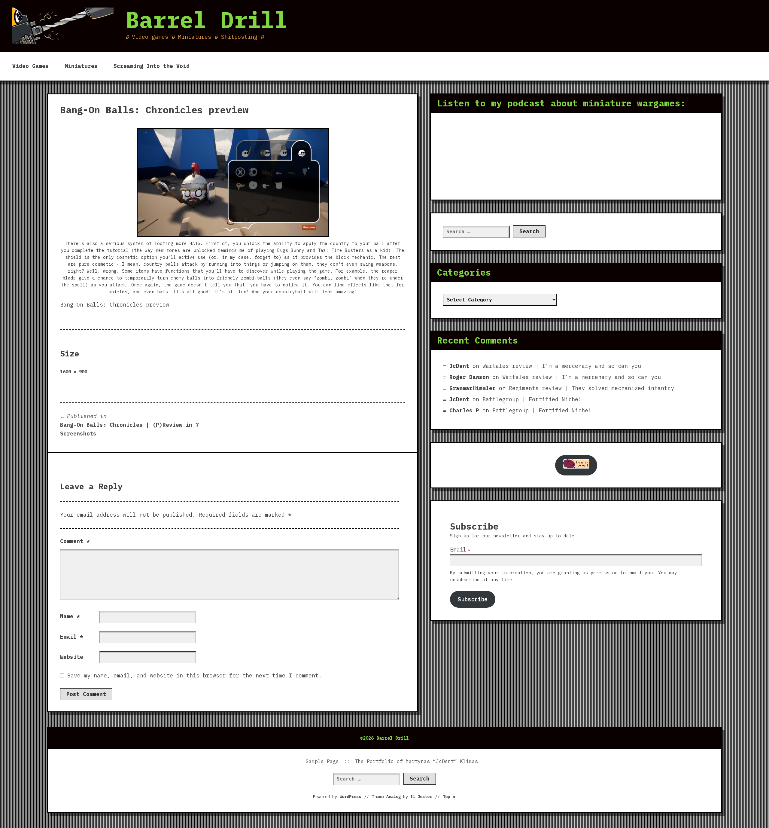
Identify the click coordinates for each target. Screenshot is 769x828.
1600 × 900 (73, 371)
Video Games (30, 66)
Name (70, 616)
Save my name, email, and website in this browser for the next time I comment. (194, 675)
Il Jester (421, 796)
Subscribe (473, 599)
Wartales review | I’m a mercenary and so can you (561, 365)
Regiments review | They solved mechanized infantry (591, 388)
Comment (75, 541)
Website (71, 656)
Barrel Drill (207, 19)
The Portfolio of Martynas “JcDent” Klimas (416, 761)
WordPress (350, 796)
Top (449, 796)
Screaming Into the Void (152, 66)
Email (71, 636)
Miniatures (81, 66)
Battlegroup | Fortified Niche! (532, 399)
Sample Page (322, 761)
